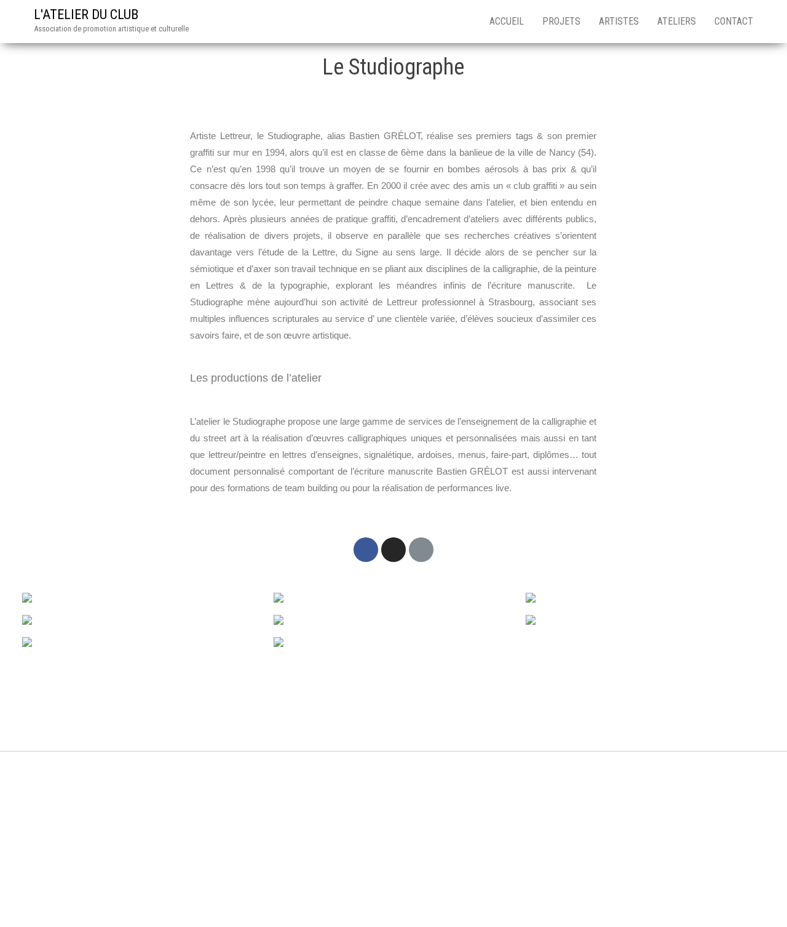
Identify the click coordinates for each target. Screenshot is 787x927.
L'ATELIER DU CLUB (86, 14)
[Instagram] (393, 549)
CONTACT (733, 21)
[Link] (421, 549)
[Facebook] (366, 549)
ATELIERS (676, 21)
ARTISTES (619, 21)
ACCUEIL (506, 21)
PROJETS (561, 21)
